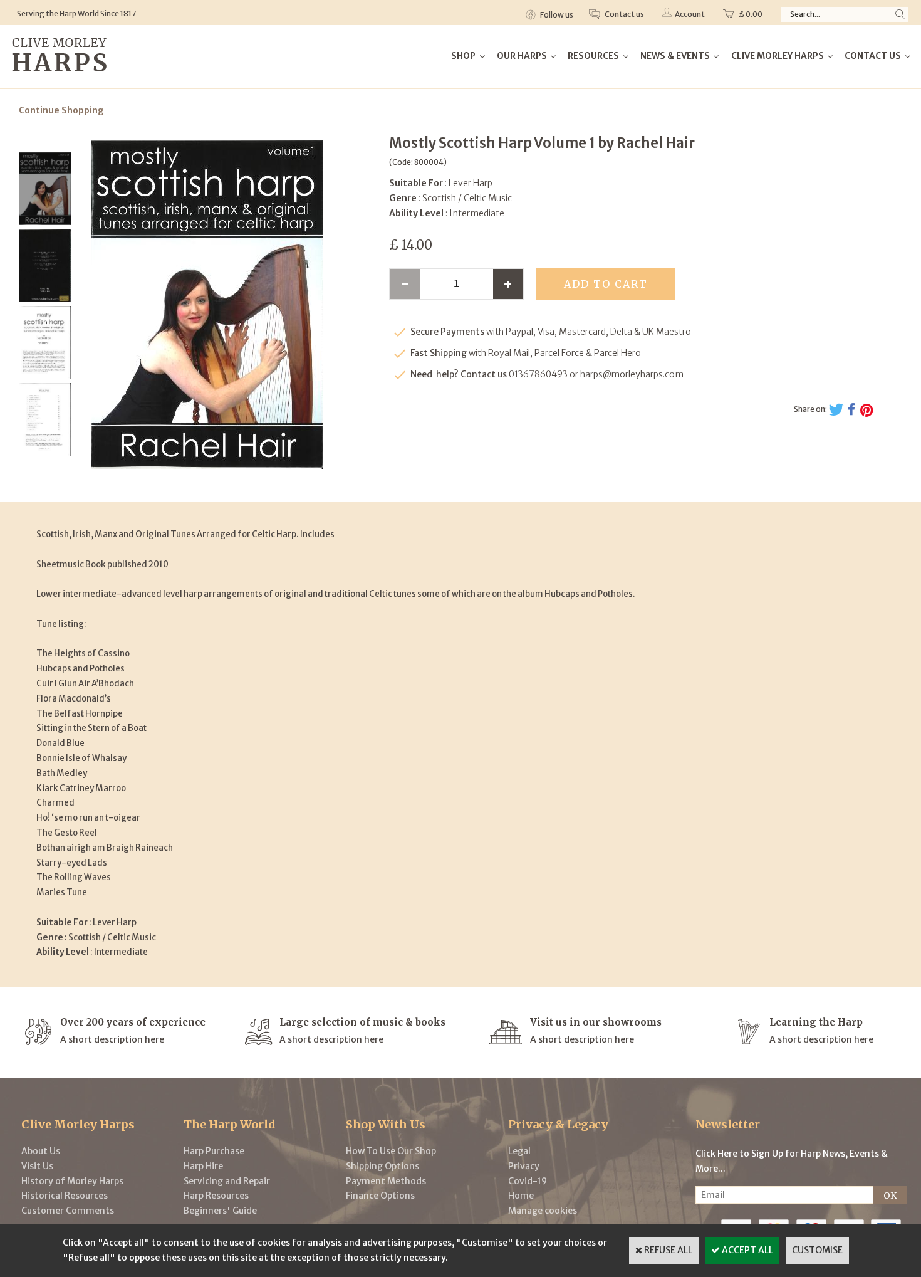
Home (521, 1195)
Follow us (556, 14)
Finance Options (380, 1195)
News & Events (675, 55)
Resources (593, 55)
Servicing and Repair (227, 1181)
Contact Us (873, 55)
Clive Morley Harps (777, 55)
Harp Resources (216, 1195)
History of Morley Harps (72, 1181)
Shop (463, 55)
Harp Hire (203, 1166)
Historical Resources (64, 1195)
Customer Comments (67, 1210)
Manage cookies (542, 1210)
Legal (519, 1151)
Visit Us (37, 1166)
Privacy (523, 1166)
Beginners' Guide (220, 1210)
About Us (40, 1151)
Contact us (623, 14)
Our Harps (522, 55)
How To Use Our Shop (391, 1151)
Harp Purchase (214, 1151)
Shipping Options (382, 1166)
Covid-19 (527, 1181)
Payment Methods (386, 1181)
